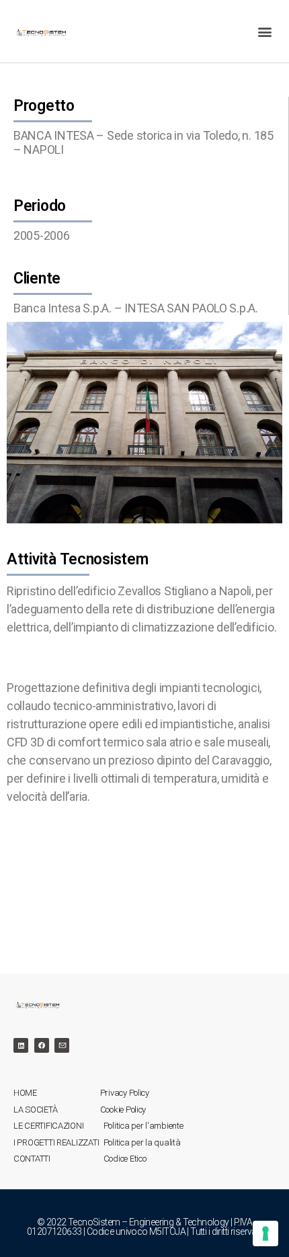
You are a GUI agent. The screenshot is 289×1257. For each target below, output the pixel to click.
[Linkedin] (20, 1045)
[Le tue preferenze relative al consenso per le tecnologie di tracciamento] (265, 1233)
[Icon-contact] (61, 1045)
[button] (264, 31)
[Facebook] (41, 1045)
